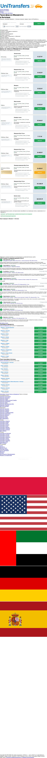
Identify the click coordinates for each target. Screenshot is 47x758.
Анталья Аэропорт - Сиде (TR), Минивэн (11, 266)
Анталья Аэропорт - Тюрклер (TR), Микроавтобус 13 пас (15, 290)
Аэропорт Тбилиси (4, 410)
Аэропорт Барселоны (5, 413)
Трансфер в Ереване (5, 429)
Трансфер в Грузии (4, 435)
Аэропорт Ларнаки (4, 405)
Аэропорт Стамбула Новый (6, 412)
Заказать (40, 60)
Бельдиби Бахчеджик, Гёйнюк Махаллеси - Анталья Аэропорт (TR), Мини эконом (20, 260)
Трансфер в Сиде (4, 426)
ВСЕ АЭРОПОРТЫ (4, 418)
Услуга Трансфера (4, 9)
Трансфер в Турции (4, 434)
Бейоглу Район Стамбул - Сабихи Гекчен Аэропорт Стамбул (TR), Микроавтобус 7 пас (21, 297)
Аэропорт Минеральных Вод (7, 404)
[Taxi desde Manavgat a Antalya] (23, 636)
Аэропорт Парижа (4, 411)
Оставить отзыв (4, 323)
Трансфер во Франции (5, 433)
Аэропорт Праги (4, 417)
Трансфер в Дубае (4, 422)
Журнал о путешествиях (6, 455)
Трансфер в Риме (4, 423)
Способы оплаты (4, 449)
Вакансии (2, 451)
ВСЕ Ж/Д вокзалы (4, 406)
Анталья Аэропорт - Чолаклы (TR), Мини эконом (13, 272)
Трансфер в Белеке (4, 424)
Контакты (2, 446)
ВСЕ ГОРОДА (3, 430)
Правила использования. (28, 757)
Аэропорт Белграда (5, 397)
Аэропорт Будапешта (5, 401)
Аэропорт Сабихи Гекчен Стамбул (8, 400)
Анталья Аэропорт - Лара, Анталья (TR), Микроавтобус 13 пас (16, 284)
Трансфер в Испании (5, 440)
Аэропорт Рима (4, 416)
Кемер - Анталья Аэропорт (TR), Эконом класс (13, 303)
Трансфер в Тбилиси (5, 428)
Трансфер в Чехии (4, 438)
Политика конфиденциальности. (14, 757)
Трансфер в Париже (5, 421)
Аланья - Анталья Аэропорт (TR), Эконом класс (13, 310)
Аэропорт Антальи (4, 408)
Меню (11, 13)
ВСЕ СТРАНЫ (3, 443)
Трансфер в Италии (4, 439)
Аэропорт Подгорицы (5, 396)
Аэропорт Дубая (4, 399)
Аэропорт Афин (4, 402)
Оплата (1, 11)
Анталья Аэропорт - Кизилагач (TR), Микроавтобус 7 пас (15, 318)
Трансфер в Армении (5, 437)
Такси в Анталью (4, 360)
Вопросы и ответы (4, 10)
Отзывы (2, 453)
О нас (1, 445)
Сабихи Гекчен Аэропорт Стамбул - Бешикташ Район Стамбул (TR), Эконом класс (20, 279)
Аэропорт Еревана (4, 415)
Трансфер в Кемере (4, 427)
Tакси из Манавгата (5, 325)
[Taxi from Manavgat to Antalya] (23, 530)
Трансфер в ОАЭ (4, 442)
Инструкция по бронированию (7, 454)
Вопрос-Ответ (3, 448)
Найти (39, 23)
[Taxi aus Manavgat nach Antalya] (23, 601)
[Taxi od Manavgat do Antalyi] (23, 494)
